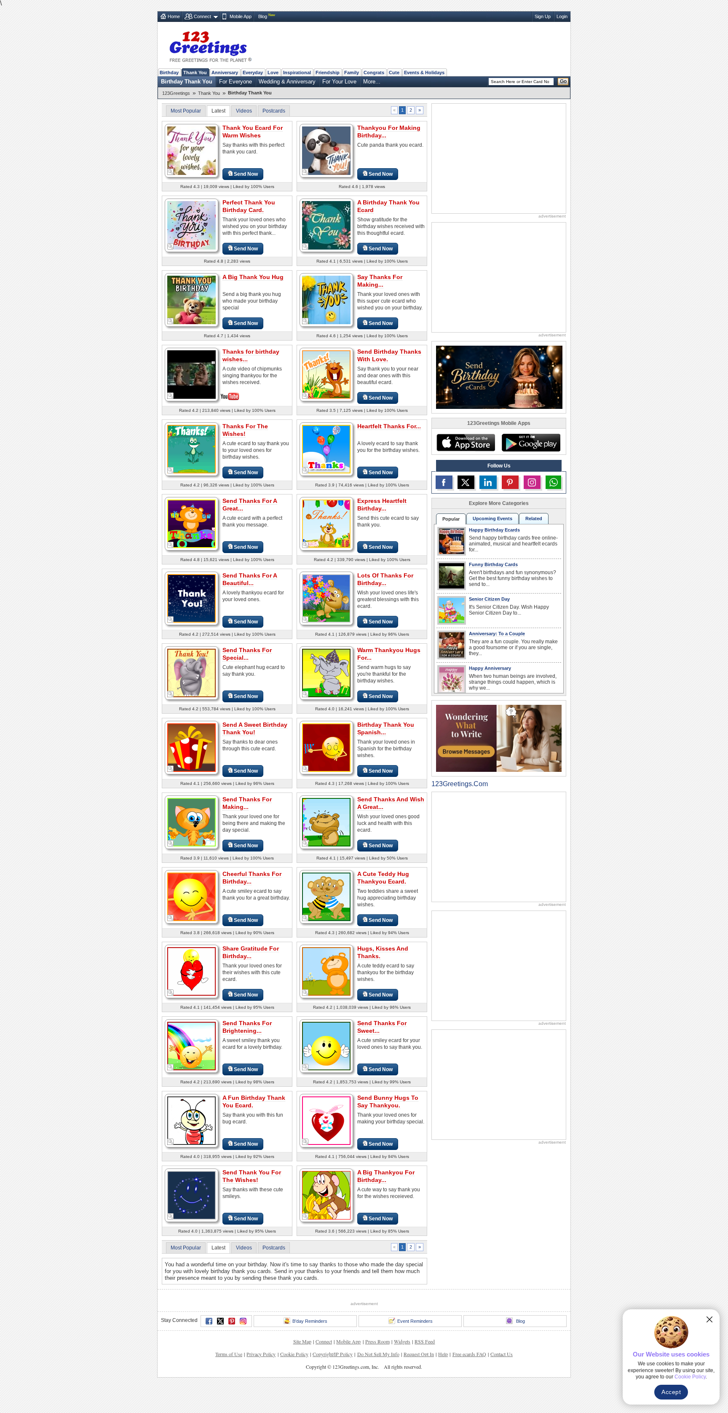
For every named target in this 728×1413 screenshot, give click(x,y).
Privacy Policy (261, 1354)
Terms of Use (228, 1354)
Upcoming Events (492, 518)
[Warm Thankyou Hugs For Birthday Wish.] (326, 672)
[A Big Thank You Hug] (191, 299)
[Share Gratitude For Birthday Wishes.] (191, 971)
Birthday (169, 72)
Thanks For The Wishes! (245, 430)
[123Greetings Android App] (530, 442)
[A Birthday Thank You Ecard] (326, 224)
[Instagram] (243, 1321)
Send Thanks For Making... (247, 803)
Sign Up (543, 16)
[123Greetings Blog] (499, 737)
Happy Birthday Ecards (494, 529)
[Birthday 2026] (499, 376)
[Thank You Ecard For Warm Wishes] (191, 150)
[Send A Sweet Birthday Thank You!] (191, 747)
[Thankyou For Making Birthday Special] (326, 150)
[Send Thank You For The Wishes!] (191, 1194)
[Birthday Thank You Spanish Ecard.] (326, 747)
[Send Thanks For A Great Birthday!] (191, 523)
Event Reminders (415, 1321)
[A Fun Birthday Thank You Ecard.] (191, 1120)
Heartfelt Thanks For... (389, 426)
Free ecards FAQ (469, 1354)
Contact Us (501, 1354)
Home (174, 16)
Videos (244, 111)
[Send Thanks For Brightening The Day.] (191, 1045)
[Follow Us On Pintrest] (510, 482)
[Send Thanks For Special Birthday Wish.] (191, 672)
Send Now (246, 174)
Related (533, 518)
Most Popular (186, 111)
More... (371, 81)
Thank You (195, 72)
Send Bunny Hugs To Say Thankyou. (387, 1101)
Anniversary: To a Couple (497, 633)
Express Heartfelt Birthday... (382, 504)
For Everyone (235, 81)
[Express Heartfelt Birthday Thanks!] (326, 523)
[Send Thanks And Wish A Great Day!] (326, 821)
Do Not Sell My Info (378, 1354)
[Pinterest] (231, 1321)
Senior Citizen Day (489, 599)
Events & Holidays (424, 72)
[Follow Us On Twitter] (466, 482)
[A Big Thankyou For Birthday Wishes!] (326, 1194)
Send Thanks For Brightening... (247, 1027)
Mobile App (241, 16)
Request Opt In (419, 1354)
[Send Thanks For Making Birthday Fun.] (191, 821)
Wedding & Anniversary (287, 81)
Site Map (302, 1341)
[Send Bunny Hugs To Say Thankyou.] (326, 1120)
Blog (262, 16)
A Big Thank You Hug (253, 277)
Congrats (374, 72)
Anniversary (224, 72)
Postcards (273, 111)
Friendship (328, 72)
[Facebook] (209, 1321)
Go (563, 81)
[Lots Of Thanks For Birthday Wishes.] (326, 598)
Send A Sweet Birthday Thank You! (254, 728)
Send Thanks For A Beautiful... (249, 579)
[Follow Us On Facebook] (444, 482)
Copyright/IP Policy (333, 1354)
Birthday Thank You (186, 81)
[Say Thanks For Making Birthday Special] (326, 299)
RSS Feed (425, 1341)
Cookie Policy (294, 1354)
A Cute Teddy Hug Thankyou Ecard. (383, 877)
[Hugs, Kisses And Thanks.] (326, 971)
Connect (202, 16)
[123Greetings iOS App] (465, 442)
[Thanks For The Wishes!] (191, 448)
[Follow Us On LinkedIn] (487, 482)
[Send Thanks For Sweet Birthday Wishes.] (326, 1045)
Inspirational (297, 72)
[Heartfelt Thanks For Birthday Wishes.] (326, 448)
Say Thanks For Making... (379, 281)
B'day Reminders (309, 1321)
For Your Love (339, 81)
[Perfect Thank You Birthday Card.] (191, 224)
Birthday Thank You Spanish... (385, 728)
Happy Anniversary (490, 668)
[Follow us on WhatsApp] (553, 482)
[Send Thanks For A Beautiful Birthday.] (191, 598)
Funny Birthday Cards (493, 564)
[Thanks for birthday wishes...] (191, 373)
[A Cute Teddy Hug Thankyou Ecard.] (326, 896)
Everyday (253, 72)
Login (562, 16)
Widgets (402, 1341)
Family (351, 72)
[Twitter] (220, 1321)
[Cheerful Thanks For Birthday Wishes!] (191, 896)
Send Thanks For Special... (247, 654)
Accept (671, 1392)
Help (443, 1354)
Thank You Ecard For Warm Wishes (252, 131)
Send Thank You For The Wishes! (251, 1176)
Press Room (377, 1341)
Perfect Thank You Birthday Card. (248, 206)
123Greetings (176, 93)
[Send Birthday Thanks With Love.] (326, 374)
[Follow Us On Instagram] (532, 482)
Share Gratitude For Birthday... (250, 952)
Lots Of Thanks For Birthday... (385, 579)
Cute (394, 72)
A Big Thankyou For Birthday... (386, 1176)
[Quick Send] (170, 172)
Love (273, 72)
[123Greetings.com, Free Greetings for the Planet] (210, 45)
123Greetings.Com (459, 783)
